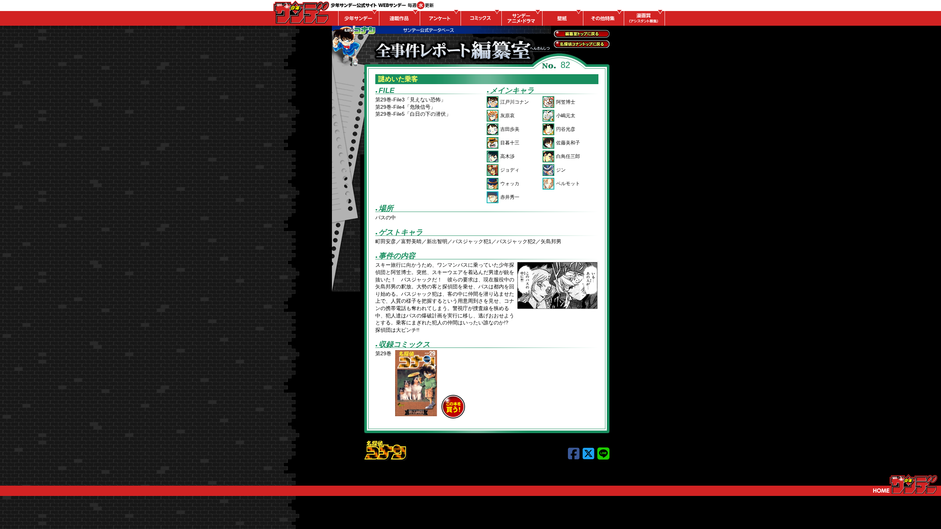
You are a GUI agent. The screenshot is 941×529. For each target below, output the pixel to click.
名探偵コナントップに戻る (581, 44)
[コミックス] (480, 18)
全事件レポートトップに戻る (581, 33)
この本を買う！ (453, 406)
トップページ (905, 484)
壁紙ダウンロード (562, 18)
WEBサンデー (300, 12)
